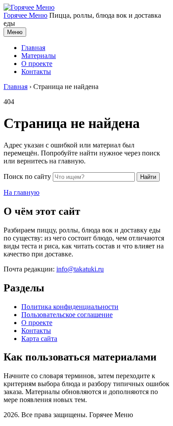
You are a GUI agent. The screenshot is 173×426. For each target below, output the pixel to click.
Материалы (38, 55)
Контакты (36, 71)
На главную (21, 192)
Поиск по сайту (27, 176)
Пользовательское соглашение (67, 314)
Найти (148, 177)
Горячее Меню (25, 15)
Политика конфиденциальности (69, 306)
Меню (15, 32)
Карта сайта (39, 338)
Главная (33, 47)
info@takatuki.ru (80, 269)
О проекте (36, 63)
